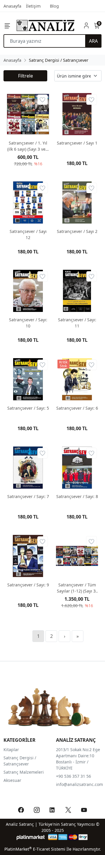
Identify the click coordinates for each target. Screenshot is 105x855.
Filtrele (25, 76)
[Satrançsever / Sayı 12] (28, 202)
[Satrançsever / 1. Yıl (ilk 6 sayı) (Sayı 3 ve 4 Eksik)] (28, 114)
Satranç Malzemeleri (24, 772)
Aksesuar (12, 780)
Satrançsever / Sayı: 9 (28, 585)
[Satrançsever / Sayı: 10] (28, 291)
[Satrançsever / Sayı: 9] (28, 556)
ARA (93, 41)
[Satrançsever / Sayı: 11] (77, 291)
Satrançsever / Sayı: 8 (77, 496)
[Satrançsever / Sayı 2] (77, 202)
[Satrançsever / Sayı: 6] (77, 379)
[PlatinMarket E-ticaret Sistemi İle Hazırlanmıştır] (31, 837)
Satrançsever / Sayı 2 (77, 231)
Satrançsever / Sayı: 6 (77, 408)
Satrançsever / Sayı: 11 (77, 323)
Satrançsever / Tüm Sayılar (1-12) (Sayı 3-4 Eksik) (77, 588)
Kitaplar (11, 749)
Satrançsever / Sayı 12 (28, 234)
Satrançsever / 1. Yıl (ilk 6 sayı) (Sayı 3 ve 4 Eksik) (28, 146)
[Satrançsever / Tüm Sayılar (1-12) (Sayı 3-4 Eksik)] (77, 556)
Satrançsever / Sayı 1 (77, 143)
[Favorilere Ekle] (42, 100)
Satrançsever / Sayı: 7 (28, 496)
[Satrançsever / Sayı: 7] (28, 468)
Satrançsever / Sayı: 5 (28, 408)
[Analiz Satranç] (45, 25)
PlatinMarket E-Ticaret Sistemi (34, 849)
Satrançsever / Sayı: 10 (28, 323)
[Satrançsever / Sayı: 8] (77, 468)
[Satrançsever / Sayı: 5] (28, 379)
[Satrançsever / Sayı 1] (77, 114)
